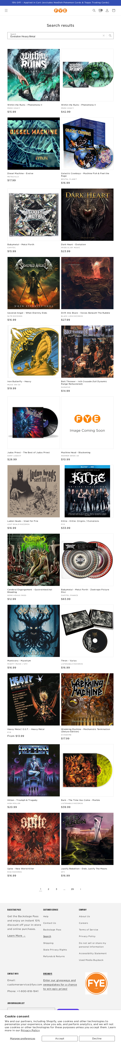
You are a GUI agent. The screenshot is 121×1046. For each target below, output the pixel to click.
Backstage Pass (52, 930)
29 (72, 889)
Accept (59, 1038)
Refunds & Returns (54, 956)
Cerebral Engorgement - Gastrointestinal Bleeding (29, 591)
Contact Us (49, 923)
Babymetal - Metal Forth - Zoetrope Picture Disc (85, 591)
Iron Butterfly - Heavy (19, 381)
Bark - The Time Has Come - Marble (80, 800)
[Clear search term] (103, 35)
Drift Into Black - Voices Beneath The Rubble (85, 313)
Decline (97, 1038)
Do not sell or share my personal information (92, 945)
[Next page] (80, 889)
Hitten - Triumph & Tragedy (22, 800)
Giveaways (47, 973)
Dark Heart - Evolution (73, 244)
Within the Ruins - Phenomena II (24, 105)
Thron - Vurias (69, 661)
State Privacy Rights (55, 950)
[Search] (110, 35)
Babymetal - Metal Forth (20, 244)
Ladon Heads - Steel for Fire (22, 521)
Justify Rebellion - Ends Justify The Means (84, 869)
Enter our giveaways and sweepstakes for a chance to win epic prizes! (60, 984)
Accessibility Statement (93, 953)
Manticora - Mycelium (19, 661)
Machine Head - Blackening (75, 452)
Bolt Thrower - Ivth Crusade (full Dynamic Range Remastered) (84, 382)
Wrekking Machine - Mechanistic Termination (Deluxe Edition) (85, 730)
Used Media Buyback (91, 960)
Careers (83, 923)
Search (47, 936)
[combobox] (60, 35)
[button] (6, 10)
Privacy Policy (30, 1030)
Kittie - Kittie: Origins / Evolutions (80, 521)
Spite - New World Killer (20, 869)
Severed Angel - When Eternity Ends (27, 313)
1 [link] (40, 889)
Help (46, 916)
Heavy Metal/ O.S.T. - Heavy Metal (26, 729)
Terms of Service (88, 930)
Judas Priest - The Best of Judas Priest (28, 452)
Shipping (48, 943)
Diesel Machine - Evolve (20, 173)
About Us (84, 916)
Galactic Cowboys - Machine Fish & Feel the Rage (85, 174)
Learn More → (16, 935)
